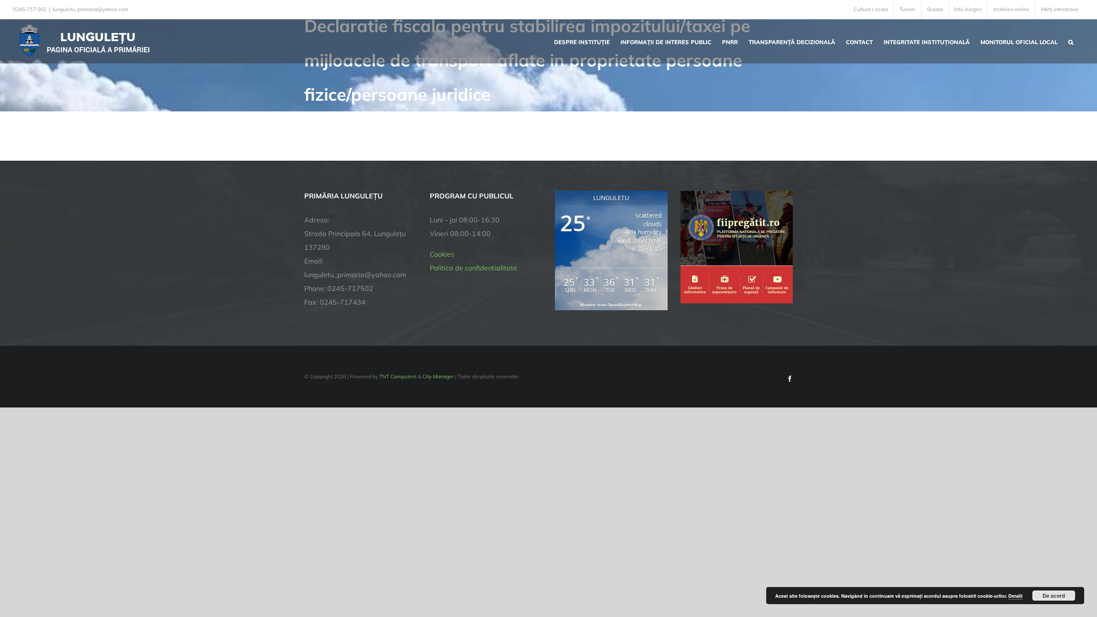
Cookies (442, 254)
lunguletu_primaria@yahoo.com (91, 9)
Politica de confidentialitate (473, 268)
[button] (1070, 41)
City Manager (438, 376)
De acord (1054, 595)
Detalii (1015, 596)
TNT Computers (398, 376)
